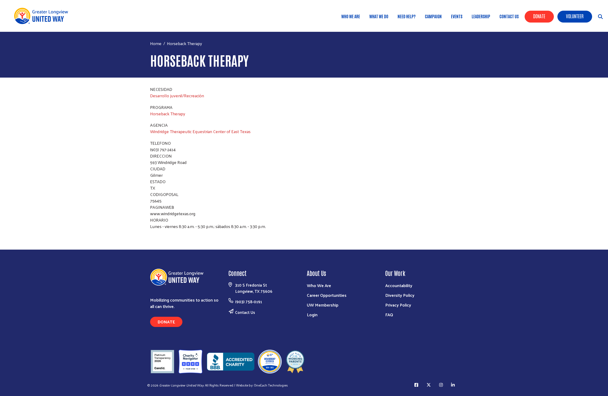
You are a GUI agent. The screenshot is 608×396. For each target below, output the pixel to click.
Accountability (398, 285)
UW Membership (322, 304)
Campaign (433, 16)
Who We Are (350, 16)
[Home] (43, 16)
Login (312, 314)
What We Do (378, 16)
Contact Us (509, 16)
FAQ (389, 314)
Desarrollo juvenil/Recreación (177, 95)
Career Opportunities (327, 295)
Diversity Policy (399, 295)
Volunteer (575, 16)
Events (456, 16)
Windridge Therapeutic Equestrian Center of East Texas (200, 131)
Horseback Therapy (167, 113)
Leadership (481, 16)
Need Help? (407, 16)
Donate (539, 16)
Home (156, 43)
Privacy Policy (398, 304)
